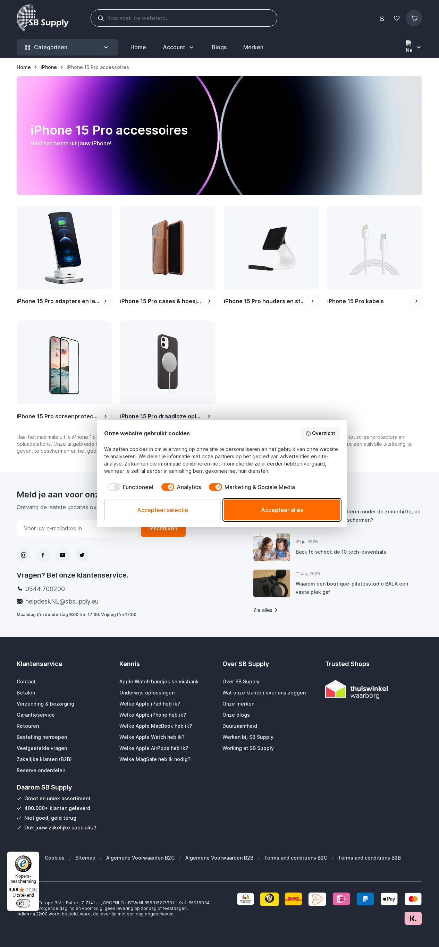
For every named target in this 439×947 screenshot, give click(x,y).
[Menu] (35, 856)
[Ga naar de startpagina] (43, 18)
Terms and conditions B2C (295, 858)
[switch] (23, 903)
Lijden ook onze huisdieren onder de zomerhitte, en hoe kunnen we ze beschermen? (358, 516)
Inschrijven (163, 528)
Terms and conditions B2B (369, 858)
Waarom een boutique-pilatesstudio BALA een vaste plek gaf (352, 588)
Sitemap (85, 858)
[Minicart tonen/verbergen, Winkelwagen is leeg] (414, 18)
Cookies (55, 858)
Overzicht (323, 433)
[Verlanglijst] (396, 18)
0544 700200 (45, 588)
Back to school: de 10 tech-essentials (341, 552)
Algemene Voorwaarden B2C (140, 858)
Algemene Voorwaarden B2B (219, 858)
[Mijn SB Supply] (382, 18)
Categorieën (50, 47)
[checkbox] (128, 487)
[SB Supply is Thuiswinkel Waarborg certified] (373, 689)
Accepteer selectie (162, 509)
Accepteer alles (282, 509)
